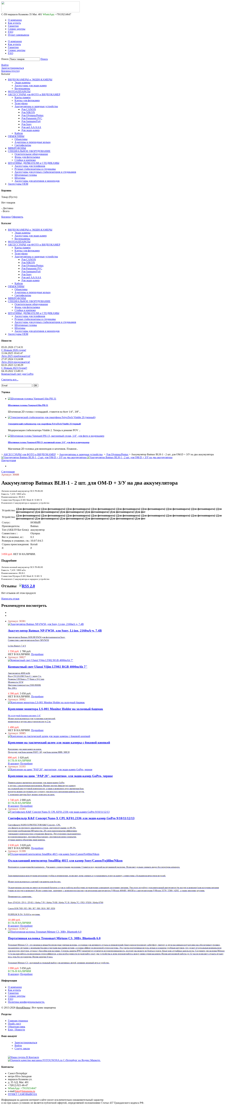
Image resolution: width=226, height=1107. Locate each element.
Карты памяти (23, 97)
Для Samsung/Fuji (31, 121)
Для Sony (26, 124)
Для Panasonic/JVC (31, 118)
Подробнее (37, 654)
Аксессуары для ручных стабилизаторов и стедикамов (45, 172)
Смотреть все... (9, 379)
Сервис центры (16, 28)
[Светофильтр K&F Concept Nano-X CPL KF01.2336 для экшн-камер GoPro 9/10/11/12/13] (59, 811)
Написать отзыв (10, 598)
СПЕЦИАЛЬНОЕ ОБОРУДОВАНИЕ (29, 151)
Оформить (17, 216)
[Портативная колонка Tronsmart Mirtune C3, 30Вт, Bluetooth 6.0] (44, 931)
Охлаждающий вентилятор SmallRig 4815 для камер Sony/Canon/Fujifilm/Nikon (65, 860)
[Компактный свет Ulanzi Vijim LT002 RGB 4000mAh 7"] (40, 660)
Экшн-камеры (22, 82)
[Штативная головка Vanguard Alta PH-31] (32, 398)
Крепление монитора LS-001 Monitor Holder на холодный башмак (55, 709)
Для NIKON (28, 112)
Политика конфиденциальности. (26, 1002)
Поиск (5, 59)
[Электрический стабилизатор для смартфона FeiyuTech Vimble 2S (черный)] (51, 417)
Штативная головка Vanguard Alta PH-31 (28, 405)
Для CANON (28, 109)
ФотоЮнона (23, 1007)
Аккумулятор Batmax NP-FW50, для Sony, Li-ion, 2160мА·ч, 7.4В (55, 630)
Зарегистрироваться (12, 68)
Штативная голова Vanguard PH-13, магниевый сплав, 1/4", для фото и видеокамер (48, 442)
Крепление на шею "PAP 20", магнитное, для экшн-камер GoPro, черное (60, 776)
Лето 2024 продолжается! (15, 362)
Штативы (20, 177)
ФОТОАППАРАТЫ (19, 91)
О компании (15, 20)
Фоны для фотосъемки (27, 157)
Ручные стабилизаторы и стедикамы (35, 169)
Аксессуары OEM (18, 183)
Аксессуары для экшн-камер (31, 85)
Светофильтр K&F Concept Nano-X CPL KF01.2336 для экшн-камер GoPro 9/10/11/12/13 (71, 818)
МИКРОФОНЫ (17, 148)
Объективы (21, 139)
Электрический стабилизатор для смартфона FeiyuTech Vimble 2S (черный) (44, 424)
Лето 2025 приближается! (15, 356)
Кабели (19, 133)
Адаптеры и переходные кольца (32, 142)
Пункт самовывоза (18, 34)
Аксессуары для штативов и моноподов (37, 180)
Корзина (6, 216)
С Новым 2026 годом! (13, 350)
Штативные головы (26, 175)
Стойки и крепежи (25, 160)
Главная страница (18, 1020)
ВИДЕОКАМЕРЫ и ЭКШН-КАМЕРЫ (30, 79)
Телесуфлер (21, 103)
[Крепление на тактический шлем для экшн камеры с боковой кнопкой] (49, 736)
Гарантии (13, 26)
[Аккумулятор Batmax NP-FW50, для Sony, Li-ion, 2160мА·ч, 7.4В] (46, 624)
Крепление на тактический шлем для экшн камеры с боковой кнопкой (59, 742)
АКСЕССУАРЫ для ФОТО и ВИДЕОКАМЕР (34, 94)
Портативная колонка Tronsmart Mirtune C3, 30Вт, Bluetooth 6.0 (54, 938)
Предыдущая (8, 460)
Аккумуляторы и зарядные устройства (36, 106)
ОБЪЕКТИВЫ (16, 136)
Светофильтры (23, 145)
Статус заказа (22, 1048)
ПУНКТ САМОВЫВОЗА (22, 1094)
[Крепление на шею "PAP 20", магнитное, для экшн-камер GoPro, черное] (50, 769)
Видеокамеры (22, 88)
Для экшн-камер (30, 130)
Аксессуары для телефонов (30, 166)
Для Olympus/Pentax (32, 115)
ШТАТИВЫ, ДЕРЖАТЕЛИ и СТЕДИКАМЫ (33, 163)
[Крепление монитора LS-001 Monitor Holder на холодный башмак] (46, 702)
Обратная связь (16, 1026)
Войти (5, 65)
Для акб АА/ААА (31, 127)
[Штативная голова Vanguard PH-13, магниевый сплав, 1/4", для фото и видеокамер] (56, 435)
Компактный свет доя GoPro (17, 374)
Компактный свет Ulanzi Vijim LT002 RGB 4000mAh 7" (47, 666)
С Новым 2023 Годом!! (14, 368)
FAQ (10, 31)
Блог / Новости (16, 1029)
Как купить (14, 23)
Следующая (8, 471)
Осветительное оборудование (31, 154)
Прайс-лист (14, 1023)
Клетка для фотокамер (27, 100)
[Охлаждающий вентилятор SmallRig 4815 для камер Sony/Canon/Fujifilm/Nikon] (53, 854)
